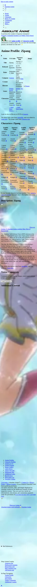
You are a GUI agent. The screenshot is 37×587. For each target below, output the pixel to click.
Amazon (25, 114)
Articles (7, 22)
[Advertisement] (18, 373)
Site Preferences (7, 546)
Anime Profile (9, 575)
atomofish (20, 117)
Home (7, 13)
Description (8, 578)
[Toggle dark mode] (5, 10)
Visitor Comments (10, 580)
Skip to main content (7, 1)
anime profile (16, 41)
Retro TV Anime (10, 18)
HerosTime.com (10, 567)
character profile (28, 41)
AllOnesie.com (9, 570)
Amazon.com (26, 119)
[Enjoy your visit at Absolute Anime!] (15, 32)
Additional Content (10, 582)
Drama (11, 88)
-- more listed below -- (11, 108)
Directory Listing (10, 479)
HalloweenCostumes (11, 565)
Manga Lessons (11, 484)
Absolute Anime (9, 6)
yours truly (4, 119)
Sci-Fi (11, 90)
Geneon (11, 78)
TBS (21, 79)
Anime (7, 15)
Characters (8, 17)
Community (8, 20)
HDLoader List (9, 477)
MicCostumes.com (10, 568)
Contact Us (25, 482)
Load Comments (6, 281)
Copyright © (5, 482)
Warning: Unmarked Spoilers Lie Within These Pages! (17, 35)
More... (7, 24)
